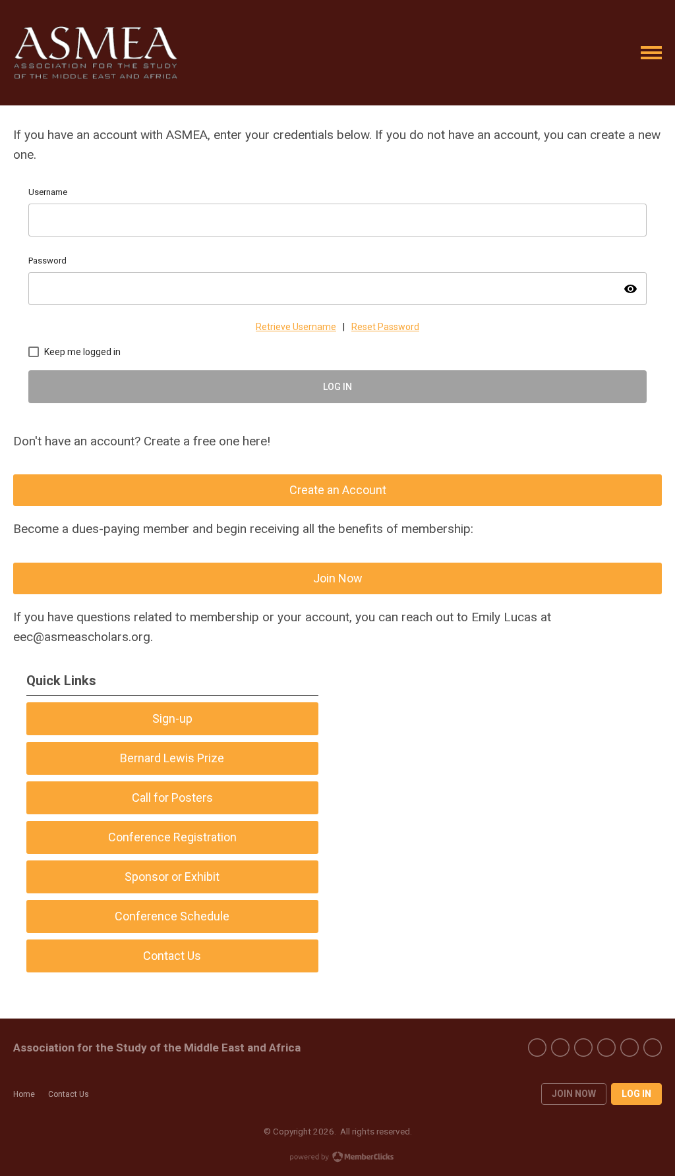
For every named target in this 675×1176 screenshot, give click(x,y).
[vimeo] (606, 1047)
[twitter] (560, 1047)
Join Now (338, 578)
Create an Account (337, 490)
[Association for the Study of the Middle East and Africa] (95, 52)
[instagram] (629, 1047)
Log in (636, 1093)
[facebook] (537, 1047)
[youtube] (583, 1047)
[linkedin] (652, 1047)
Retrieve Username (296, 327)
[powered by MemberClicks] (337, 1158)
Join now (574, 1093)
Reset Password (385, 327)
